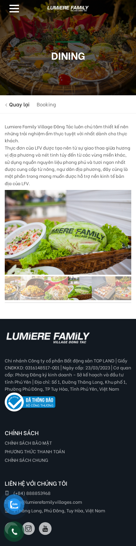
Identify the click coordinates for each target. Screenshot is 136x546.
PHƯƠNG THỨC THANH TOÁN (35, 451)
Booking (46, 104)
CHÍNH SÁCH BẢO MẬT (28, 442)
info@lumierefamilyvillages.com (47, 501)
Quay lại (18, 104)
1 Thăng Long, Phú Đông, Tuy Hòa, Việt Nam (58, 510)
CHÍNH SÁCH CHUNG (26, 459)
